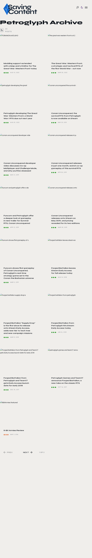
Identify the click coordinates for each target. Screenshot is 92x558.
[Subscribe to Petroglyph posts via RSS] (2, 30)
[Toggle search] (77, 7)
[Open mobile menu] (86, 7)
